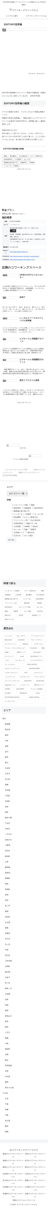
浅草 (6, 999)
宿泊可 (35, 526)
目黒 (6, 1071)
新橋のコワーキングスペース (35, 1181)
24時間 (31, 162)
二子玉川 (8, 834)
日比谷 (7, 851)
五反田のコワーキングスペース (13, 1175)
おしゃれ (27, 159)
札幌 (6, 1109)
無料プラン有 (31, 523)
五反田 (7, 768)
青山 (6, 762)
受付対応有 (38, 508)
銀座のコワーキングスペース (13, 1168)
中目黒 (7, 1076)
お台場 (7, 922)
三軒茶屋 (8, 961)
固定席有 (17, 508)
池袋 (6, 746)
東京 (4, 718)
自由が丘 (8, 840)
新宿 (6, 735)
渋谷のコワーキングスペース (35, 1155)
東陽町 (7, 878)
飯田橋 (7, 867)
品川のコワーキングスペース (35, 1161)
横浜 (6, 1126)
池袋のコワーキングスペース (13, 1161)
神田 (6, 884)
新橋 (6, 785)
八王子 (7, 1032)
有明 (6, 895)
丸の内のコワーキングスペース (13, 1181)
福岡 (6, 1132)
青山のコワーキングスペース (35, 1168)
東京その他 (9, 1088)
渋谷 (6, 741)
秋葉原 (7, 873)
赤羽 (6, 900)
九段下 (7, 977)
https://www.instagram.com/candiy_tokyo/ (22, 259)
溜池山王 (8, 1016)
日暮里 (7, 933)
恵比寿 (7, 729)
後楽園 (7, 724)
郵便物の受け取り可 (10, 162)
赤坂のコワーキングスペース (35, 1195)
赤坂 (6, 807)
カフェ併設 (28, 536)
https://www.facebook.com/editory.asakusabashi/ (24, 256)
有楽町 (7, 801)
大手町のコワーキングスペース (35, 1188)
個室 (5, 156)
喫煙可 (33, 529)
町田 (6, 1021)
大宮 (6, 1099)
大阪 (6, 1115)
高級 (26, 529)
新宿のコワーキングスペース (13, 1155)
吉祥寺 (7, 829)
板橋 (6, 1038)
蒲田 (6, 1010)
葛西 (6, 928)
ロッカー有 (38, 514)
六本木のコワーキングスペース (35, 1175)
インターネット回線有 (11, 166)
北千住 (7, 939)
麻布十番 (8, 818)
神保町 (7, 889)
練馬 (6, 1082)
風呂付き (30, 532)
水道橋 (7, 994)
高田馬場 (8, 1065)
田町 (6, 812)
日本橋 (7, 790)
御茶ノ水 (8, 988)
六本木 (7, 774)
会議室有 (23, 162)
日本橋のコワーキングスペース (13, 1188)
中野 (6, 950)
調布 (6, 1027)
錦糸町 (7, 856)
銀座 (6, 757)
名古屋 (7, 1121)
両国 (13, 231)
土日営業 (18, 159)
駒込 (6, 1060)
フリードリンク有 (20, 520)
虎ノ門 (7, 906)
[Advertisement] (24, 82)
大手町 (7, 796)
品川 (6, 752)
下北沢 (7, 823)
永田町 (7, 966)
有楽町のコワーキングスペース (13, 1195)
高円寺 (7, 955)
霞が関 (7, 972)
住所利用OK (8, 159)
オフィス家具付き (36, 156)
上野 (6, 862)
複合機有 (13, 156)
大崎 (6, 1043)
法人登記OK (23, 156)
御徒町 (7, 1049)
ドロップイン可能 (20, 505)
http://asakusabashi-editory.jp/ (19, 251)
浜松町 (7, 917)
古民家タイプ (18, 532)
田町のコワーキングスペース (24, 1200)
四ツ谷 (7, 983)
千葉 (6, 1104)
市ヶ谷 (7, 944)
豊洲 (6, 911)
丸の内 (7, 779)
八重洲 (7, 845)
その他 (5, 1093)
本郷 (6, 1054)
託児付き (17, 536)
